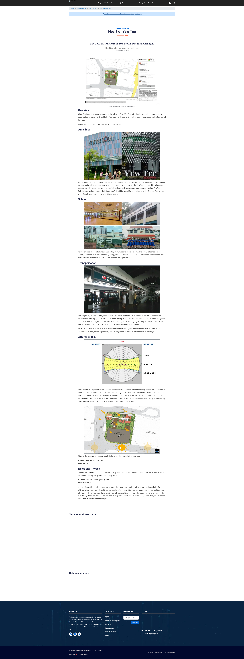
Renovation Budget (130, 339)
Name (92, 331)
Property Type (95, 348)
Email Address (129, 331)
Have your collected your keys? (135, 348)
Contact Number (95, 339)
